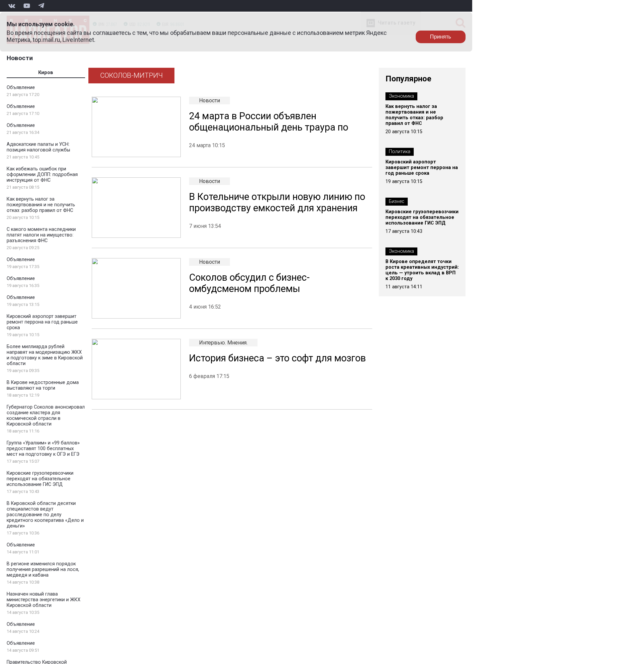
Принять (440, 37)
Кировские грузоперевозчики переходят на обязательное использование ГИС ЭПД (40, 478)
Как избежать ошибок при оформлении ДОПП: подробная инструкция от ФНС (42, 174)
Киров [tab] (45, 72)
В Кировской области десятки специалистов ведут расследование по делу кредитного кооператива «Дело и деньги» (45, 515)
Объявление (21, 87)
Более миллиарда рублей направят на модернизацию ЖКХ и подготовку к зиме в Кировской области (45, 355)
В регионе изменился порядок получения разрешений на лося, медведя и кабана (43, 569)
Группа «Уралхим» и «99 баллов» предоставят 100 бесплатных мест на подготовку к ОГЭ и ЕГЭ (43, 448)
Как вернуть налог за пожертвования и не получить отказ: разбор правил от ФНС (41, 204)
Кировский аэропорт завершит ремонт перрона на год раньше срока (42, 322)
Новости (20, 58)
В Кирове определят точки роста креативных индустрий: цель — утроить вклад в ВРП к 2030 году (422, 270)
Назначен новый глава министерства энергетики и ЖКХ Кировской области (43, 599)
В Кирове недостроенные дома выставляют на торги (43, 385)
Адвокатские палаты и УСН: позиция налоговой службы (38, 147)
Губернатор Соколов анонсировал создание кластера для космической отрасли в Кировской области (46, 415)
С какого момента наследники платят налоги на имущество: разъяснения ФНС (41, 235)
